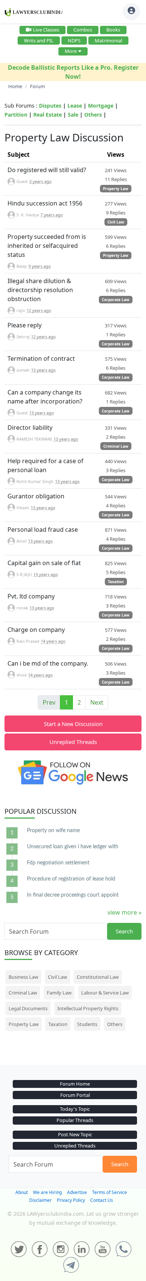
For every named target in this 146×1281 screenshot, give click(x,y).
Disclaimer (40, 1200)
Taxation (116, 581)
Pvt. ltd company (31, 596)
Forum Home (75, 1083)
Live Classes (46, 29)
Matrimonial (108, 40)
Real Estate (47, 114)
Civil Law (115, 222)
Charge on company (36, 630)
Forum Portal (75, 1095)
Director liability (29, 427)
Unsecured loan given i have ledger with (72, 846)
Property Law (115, 188)
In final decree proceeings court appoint (73, 895)
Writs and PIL (39, 40)
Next (96, 702)
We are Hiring (47, 1192)
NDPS (74, 40)
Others (93, 114)
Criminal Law (115, 446)
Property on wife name (53, 830)
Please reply (24, 325)
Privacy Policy (71, 1200)
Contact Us (101, 1200)
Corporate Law (116, 299)
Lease (74, 105)
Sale (73, 114)
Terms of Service (109, 1192)
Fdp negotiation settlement (58, 863)
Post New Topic (75, 1134)
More (71, 51)
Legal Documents (28, 1008)
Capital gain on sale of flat (44, 563)
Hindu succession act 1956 (44, 203)
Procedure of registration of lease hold (71, 879)
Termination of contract (41, 358)
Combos (82, 29)
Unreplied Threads (73, 742)
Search (124, 931)
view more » (124, 912)
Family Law (59, 992)
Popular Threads (75, 1120)
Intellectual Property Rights (87, 1008)
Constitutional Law (98, 977)
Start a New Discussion (73, 724)
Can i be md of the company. (47, 663)
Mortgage (100, 105)
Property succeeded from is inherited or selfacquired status (46, 245)
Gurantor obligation (35, 496)
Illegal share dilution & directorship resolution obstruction (40, 290)
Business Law (23, 977)
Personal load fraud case (42, 529)
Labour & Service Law (105, 992)
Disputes (50, 105)
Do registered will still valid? (46, 170)
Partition (15, 114)
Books (113, 29)
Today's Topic (75, 1109)
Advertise (77, 1192)
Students (87, 1024)
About (21, 1192)
